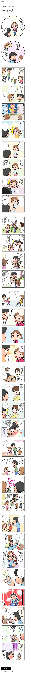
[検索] (29, 1)
